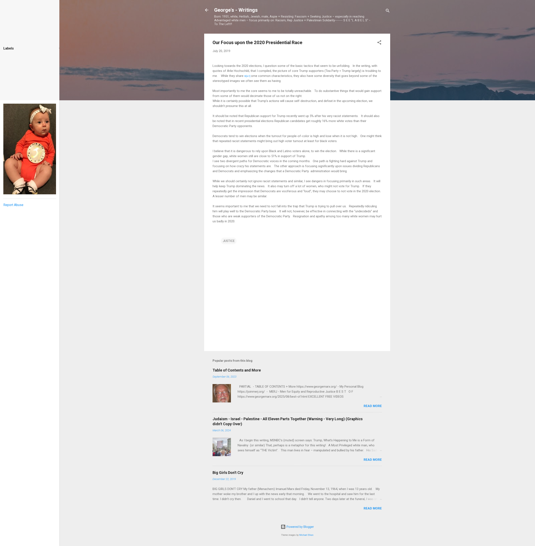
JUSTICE (229, 241)
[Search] (387, 11)
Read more (373, 406)
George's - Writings (236, 10)
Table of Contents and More (237, 370)
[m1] (248, 76)
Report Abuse (13, 205)
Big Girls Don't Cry (228, 472)
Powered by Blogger (300, 527)
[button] (379, 43)
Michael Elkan (306, 535)
